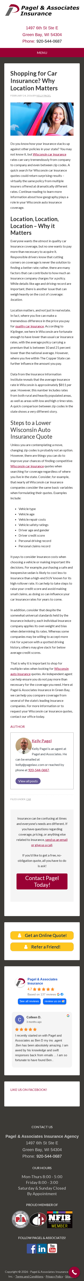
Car (28, 799)
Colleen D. (34, 1017)
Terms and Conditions (29, 1276)
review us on (53, 1001)
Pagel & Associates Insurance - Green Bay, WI (42, 14)
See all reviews (29, 1001)
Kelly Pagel (42, 740)
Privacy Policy (54, 1276)
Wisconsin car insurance (49, 154)
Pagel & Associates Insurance (42, 981)
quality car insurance (29, 326)
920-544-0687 (49, 41)
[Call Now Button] (74, 1272)
